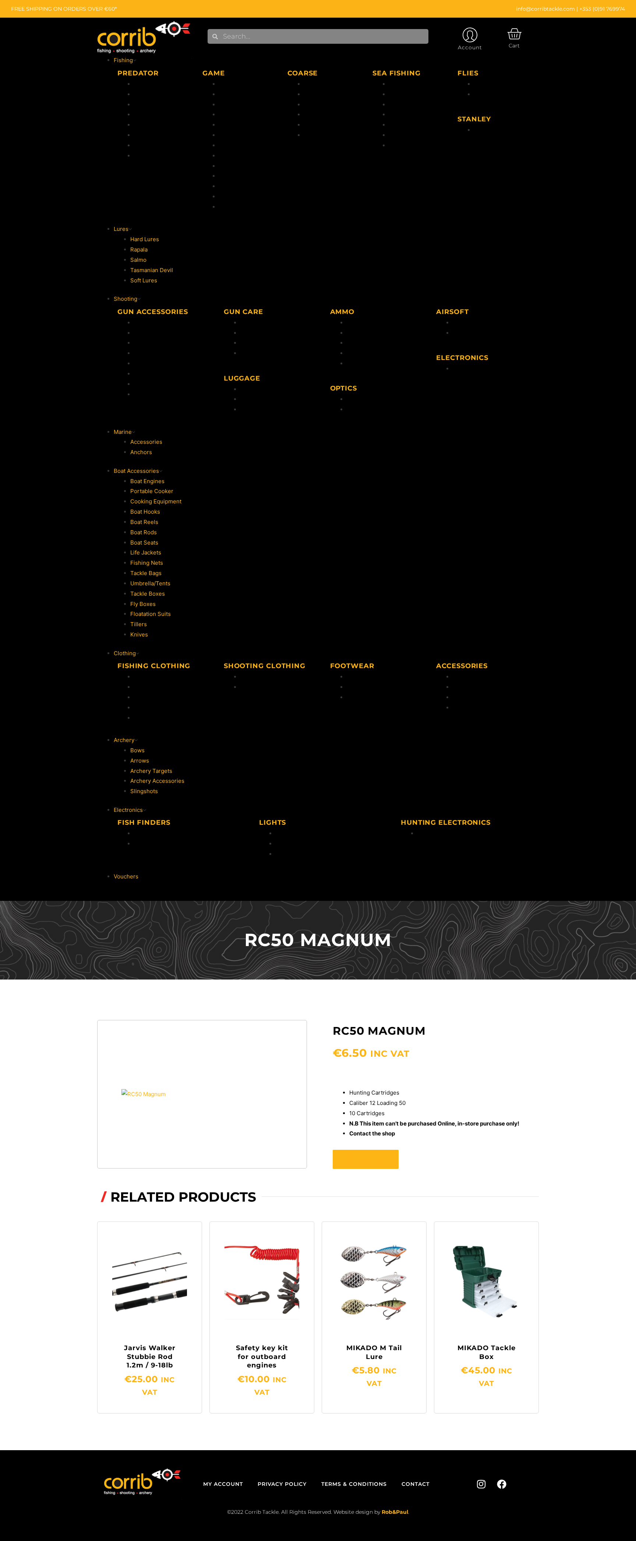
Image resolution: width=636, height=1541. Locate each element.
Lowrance (146, 833)
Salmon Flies (491, 94)
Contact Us (365, 1159)
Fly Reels (231, 104)
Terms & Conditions (354, 1484)
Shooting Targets (156, 353)
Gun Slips (252, 389)
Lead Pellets (363, 353)
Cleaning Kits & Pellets (270, 342)
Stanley (484, 129)
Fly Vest (229, 135)
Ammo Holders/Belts (267, 399)
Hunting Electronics (478, 368)
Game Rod (232, 186)
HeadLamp (289, 853)
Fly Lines (230, 94)
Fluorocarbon (236, 84)
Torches (286, 843)
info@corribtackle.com (545, 9)
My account (223, 1484)
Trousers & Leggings (267, 687)
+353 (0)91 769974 (602, 9)
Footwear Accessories (375, 697)
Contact (416, 1484)
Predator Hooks (154, 124)
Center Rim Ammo (370, 322)
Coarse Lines (321, 104)
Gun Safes (147, 342)
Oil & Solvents (258, 322)
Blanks (355, 363)
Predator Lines (153, 104)
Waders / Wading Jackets (166, 717)
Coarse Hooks (322, 114)
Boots (354, 687)
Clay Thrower (151, 373)
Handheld (288, 833)
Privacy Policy (282, 1484)
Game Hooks (235, 175)
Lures (226, 206)
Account (470, 47)
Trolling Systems (156, 155)
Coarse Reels (321, 94)
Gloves (462, 687)
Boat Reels (403, 94)
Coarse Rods (321, 84)
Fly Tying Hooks (240, 166)
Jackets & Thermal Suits (271, 676)
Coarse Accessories (330, 135)
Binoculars (360, 409)
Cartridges (361, 342)
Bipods (143, 322)
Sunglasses (468, 707)
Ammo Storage (259, 409)
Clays (141, 384)
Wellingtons (362, 676)
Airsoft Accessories (478, 332)
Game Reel (233, 196)
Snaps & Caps (258, 353)
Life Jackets (149, 697)
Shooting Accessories (162, 394)
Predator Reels (153, 94)
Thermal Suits (152, 687)
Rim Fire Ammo (366, 332)
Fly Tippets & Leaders (247, 124)
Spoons (144, 145)
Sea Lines (401, 104)
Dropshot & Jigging (159, 135)
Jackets (144, 676)
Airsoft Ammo (470, 322)
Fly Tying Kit (235, 155)
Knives (143, 363)
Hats (458, 676)
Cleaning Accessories (268, 332)
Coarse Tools (321, 124)
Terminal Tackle (409, 124)
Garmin (143, 843)
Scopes (356, 399)
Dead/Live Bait (408, 135)
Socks (461, 697)
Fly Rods (230, 114)
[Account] (470, 35)
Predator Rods (153, 84)
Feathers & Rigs (409, 114)
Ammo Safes (150, 332)
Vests (141, 707)
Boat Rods (402, 84)
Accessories (235, 145)
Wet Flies (486, 84)
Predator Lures (153, 114)
